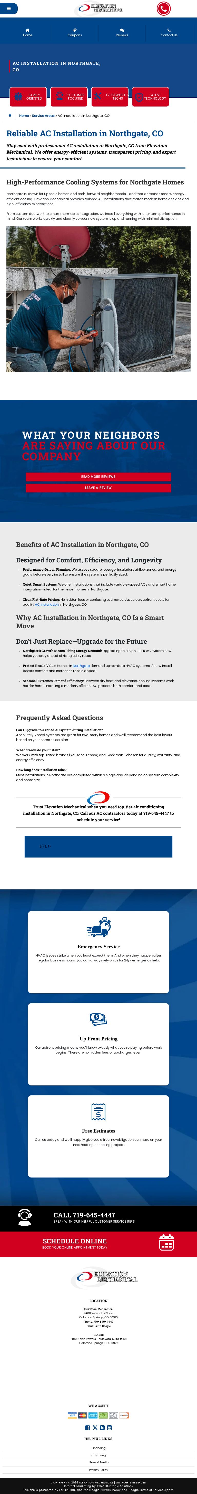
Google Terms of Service (146, 1490)
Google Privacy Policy (105, 1490)
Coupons (75, 35)
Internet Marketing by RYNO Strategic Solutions (98, 1486)
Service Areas (43, 116)
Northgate (81, 666)
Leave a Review (98, 488)
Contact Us (169, 35)
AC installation (47, 604)
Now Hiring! (98, 1455)
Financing (98, 1448)
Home (27, 35)
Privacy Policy (98, 1470)
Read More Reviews (98, 476)
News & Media (99, 1462)
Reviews (122, 35)
